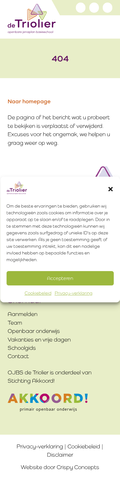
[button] (110, 189)
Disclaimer (60, 455)
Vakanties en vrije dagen (39, 339)
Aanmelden (22, 314)
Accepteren (60, 278)
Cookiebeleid (38, 293)
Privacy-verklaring (73, 293)
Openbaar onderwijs (34, 331)
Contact (18, 356)
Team (15, 323)
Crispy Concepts (78, 467)
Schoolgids (22, 348)
